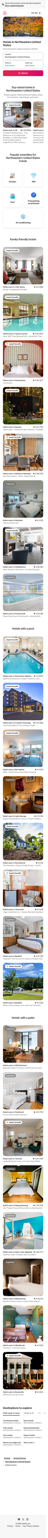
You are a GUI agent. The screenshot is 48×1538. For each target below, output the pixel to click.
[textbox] (13, 65)
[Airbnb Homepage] (5, 13)
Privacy (10, 1526)
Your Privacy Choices (31, 1526)
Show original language (14, 6)
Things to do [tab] (29, 1413)
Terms (17, 1526)
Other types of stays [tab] (11, 1413)
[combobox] (23, 57)
